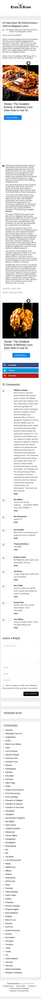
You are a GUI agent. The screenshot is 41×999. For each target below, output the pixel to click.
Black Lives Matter (13, 744)
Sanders (8, 923)
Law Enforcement (13, 860)
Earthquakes (10, 769)
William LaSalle (21, 390)
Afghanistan (10, 737)
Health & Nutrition (12, 828)
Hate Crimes (10, 825)
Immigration (10, 839)
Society (8, 934)
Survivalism (10, 937)
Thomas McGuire (21, 544)
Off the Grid (10, 881)
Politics (8, 899)
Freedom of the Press (14, 807)
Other (7, 885)
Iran (6, 850)
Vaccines (9, 962)
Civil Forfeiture (11, 751)
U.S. (7, 955)
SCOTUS (9, 927)
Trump (8, 951)
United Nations (11, 958)
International (10, 846)
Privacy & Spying (12, 906)
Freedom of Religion (14, 800)
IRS (6, 853)
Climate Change (12, 755)
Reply (16, 494)
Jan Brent (18, 571)
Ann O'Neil (18, 586)
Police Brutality (11, 892)
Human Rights (11, 835)
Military (8, 871)
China (7, 748)
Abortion (9, 730)
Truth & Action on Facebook (19, 988)
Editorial (8, 772)
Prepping (9, 902)
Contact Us (32, 986)
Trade (7, 948)
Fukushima (9, 811)
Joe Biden (9, 857)
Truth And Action (13, 983)
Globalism (9, 814)
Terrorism (9, 941)
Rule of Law (10, 920)
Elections (9, 779)
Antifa (7, 741)
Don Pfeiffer (19, 530)
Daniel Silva (19, 602)
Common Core (11, 758)
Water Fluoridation (13, 969)
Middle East (10, 867)
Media (8, 864)
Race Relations (11, 913)
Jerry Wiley (18, 619)
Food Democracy (12, 793)
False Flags (10, 783)
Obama (8, 874)
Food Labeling (11, 797)
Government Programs (15, 818)
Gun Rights (10, 821)
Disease (8, 765)
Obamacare (10, 878)
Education (9, 776)
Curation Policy (8, 986)
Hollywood (10, 832)
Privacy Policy (21, 986)
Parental (9, 888)
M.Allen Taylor (20, 557)
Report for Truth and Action (19, 991)
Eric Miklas (18, 500)
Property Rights (12, 909)
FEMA (7, 786)
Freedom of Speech (14, 804)
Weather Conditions (13, 973)
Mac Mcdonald (20, 516)
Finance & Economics (14, 790)
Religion (8, 916)
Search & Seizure (12, 930)
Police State (10, 895)
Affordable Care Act (13, 734)
